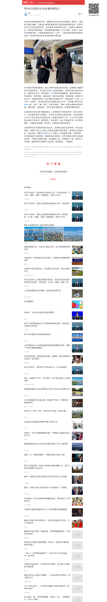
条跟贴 (53, 179)
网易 (25, 2)
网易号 (31, 2)
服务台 (27, 104)
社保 (52, 93)
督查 (43, 133)
